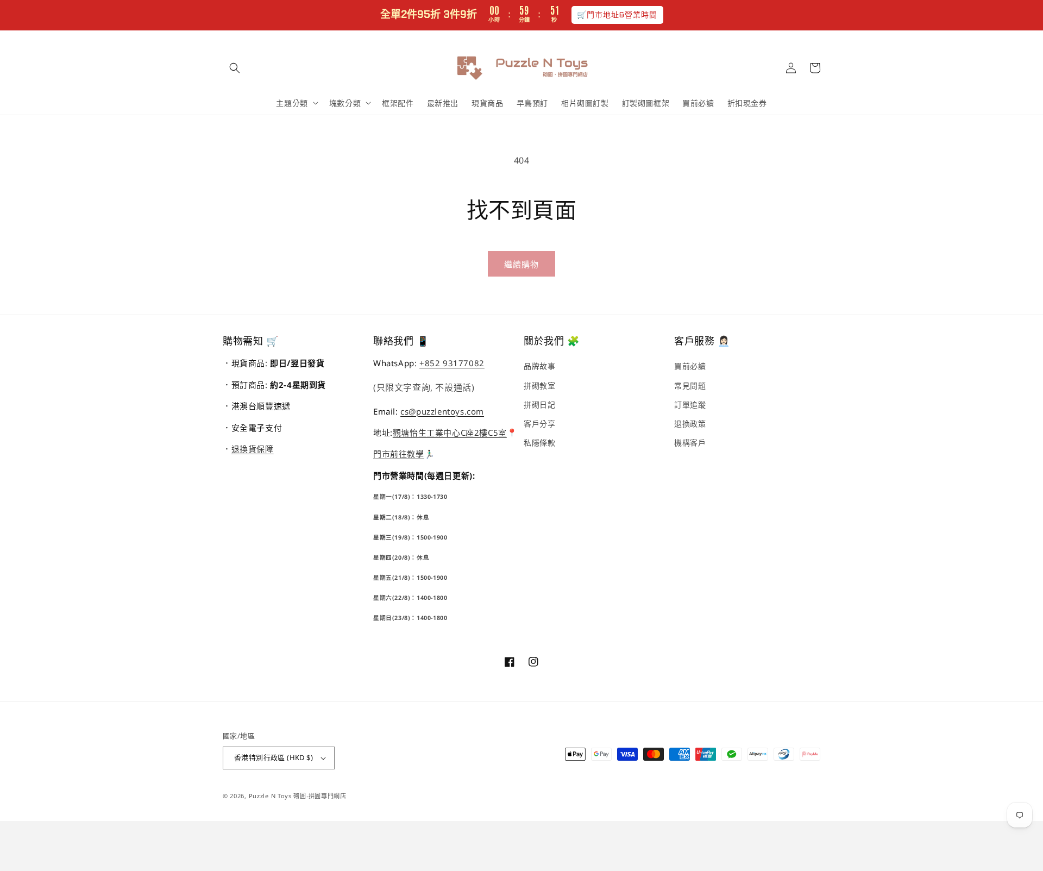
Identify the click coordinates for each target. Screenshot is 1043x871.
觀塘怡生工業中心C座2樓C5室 (450, 432)
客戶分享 (539, 423)
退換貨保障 (252, 448)
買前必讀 (690, 366)
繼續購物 (521, 264)
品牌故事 (539, 366)
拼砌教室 (539, 385)
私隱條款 (539, 442)
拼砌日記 (539, 404)
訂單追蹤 (690, 404)
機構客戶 (690, 442)
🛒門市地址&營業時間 (617, 15)
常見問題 (690, 385)
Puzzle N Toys (270, 796)
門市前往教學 (398, 453)
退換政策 (690, 423)
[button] (235, 68)
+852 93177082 (452, 363)
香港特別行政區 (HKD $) (273, 757)
